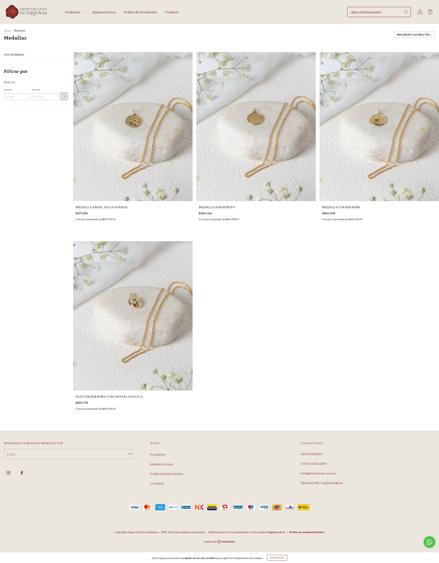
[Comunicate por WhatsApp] (429, 542)
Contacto (172, 12)
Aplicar (64, 96)
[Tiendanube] (220, 542)
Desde (8, 89)
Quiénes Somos (104, 12)
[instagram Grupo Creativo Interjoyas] (8, 472)
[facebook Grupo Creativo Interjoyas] (21, 472)
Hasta (36, 89)
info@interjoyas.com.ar (318, 473)
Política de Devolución (140, 12)
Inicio (7, 30)
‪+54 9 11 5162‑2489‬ (314, 463)
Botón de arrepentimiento (306, 532)
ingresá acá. (276, 532)
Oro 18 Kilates (14, 54)
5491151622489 (311, 454)
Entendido (277, 557)
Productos (73, 12)
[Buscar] (406, 11)
